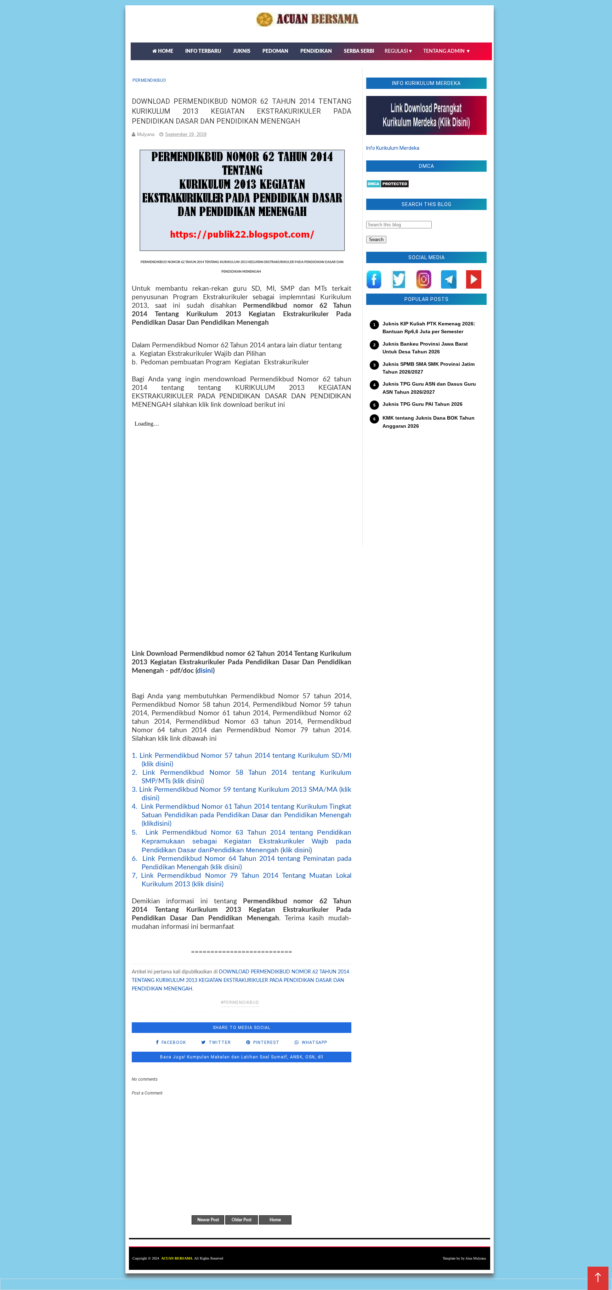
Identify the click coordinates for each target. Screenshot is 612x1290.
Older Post (241, 1220)
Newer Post (208, 1220)
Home (275, 1220)
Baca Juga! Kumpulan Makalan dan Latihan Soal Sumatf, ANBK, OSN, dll (241, 1057)
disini (205, 670)
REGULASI (399, 51)
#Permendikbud (240, 1002)
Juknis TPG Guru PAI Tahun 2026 (422, 404)
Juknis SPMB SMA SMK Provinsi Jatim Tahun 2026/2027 (428, 368)
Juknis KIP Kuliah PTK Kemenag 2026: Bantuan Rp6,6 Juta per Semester (428, 327)
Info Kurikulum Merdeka (392, 148)
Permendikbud (149, 80)
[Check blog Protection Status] (387, 186)
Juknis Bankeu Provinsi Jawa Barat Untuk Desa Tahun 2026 (425, 347)
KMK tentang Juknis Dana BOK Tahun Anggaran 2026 (428, 421)
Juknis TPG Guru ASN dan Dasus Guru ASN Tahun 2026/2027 (429, 387)
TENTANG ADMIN (447, 51)
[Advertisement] (426, 492)
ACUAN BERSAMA (176, 1258)
